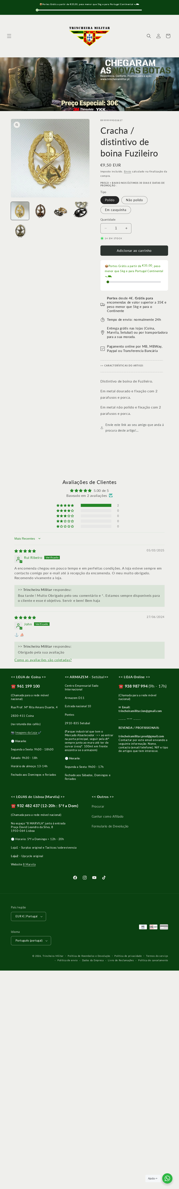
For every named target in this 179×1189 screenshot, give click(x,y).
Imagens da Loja (26, 732)
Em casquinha (115, 210)
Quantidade (107, 219)
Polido (110, 200)
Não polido (134, 200)
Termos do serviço (157, 955)
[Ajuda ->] (167, 1178)
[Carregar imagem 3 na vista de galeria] (60, 211)
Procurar (98, 806)
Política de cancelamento (153, 960)
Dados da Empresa (93, 960)
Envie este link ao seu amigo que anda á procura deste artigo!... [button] (134, 427)
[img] (25, 551)
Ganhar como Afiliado (108, 816)
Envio (127, 171)
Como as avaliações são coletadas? (43, 660)
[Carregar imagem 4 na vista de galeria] (81, 211)
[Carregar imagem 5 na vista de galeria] (20, 231)
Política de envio (67, 960)
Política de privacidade (128, 955)
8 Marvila (29, 864)
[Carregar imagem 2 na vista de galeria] (40, 211)
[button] (9, 36)
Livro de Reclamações (121, 960)
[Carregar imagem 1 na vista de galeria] (20, 211)
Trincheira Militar (53, 955)
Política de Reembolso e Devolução (89, 955)
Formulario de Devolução (110, 826)
